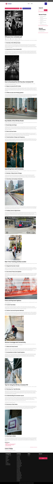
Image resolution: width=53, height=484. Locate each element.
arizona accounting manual (8, 447)
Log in (29, 455)
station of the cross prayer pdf (9, 444)
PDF (20, 8)
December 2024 (19, 474)
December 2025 (19, 462)
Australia (7, 456)
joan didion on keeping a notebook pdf (43, 21)
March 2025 (18, 471)
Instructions (7, 459)
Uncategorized (8, 463)
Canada (7, 457)
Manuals (7, 460)
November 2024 (19, 475)
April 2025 (18, 470)
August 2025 (19, 466)
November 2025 (19, 463)
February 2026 (19, 460)
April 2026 (18, 458)
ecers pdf (6, 443)
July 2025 (18, 467)
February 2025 (19, 472)
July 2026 (18, 456)
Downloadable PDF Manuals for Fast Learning (12, 8)
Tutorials (7, 462)
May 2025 (18, 469)
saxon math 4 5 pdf (8, 445)
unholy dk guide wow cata (43, 24)
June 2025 (18, 468)
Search (41, 8)
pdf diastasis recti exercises (33, 447)
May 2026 (18, 457)
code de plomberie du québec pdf (43, 17)
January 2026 (19, 461)
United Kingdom (8, 464)
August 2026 (19, 455)
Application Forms (8, 455)
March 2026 (18, 459)
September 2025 (19, 465)
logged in (9, 450)
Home (28, 3)
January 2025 (19, 473)
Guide (7, 458)
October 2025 (19, 464)
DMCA (32, 3)
